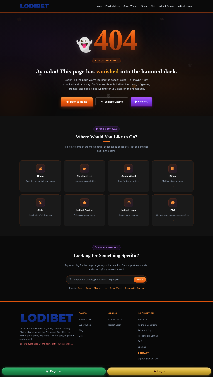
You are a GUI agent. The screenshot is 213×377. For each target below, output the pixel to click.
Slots (80, 288)
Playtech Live (112, 6)
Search (139, 279)
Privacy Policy (144, 330)
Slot (153, 6)
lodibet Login (185, 6)
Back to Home (78, 101)
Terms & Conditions (147, 325)
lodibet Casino (166, 6)
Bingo (144, 6)
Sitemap (142, 347)
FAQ (140, 341)
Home (99, 6)
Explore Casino (113, 101)
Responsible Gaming (134, 288)
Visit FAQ (143, 101)
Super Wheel (130, 6)
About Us (142, 319)
